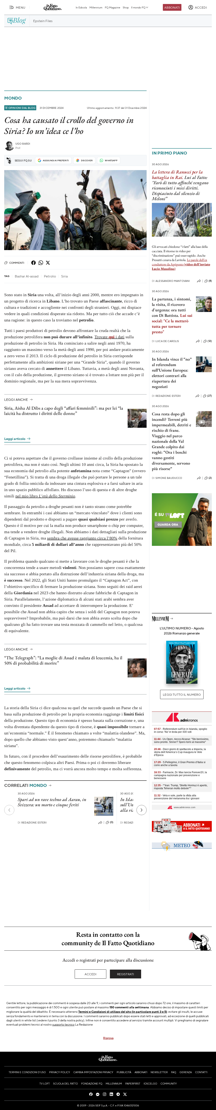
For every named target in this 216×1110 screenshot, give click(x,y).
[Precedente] (9, 810)
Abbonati (172, 7)
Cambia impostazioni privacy (93, 1072)
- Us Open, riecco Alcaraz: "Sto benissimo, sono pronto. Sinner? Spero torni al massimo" (181, 741)
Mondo (13, 98)
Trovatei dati (109, 336)
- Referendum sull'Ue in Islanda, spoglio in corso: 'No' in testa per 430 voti (180, 730)
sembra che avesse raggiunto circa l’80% (82, 538)
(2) (210, 477)
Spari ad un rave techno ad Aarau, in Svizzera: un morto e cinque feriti (52, 802)
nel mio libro (45, 496)
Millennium (95, 7)
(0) (111, 822)
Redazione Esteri (32, 822)
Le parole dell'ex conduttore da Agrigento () (181, 264)
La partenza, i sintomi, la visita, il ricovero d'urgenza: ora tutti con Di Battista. (171, 307)
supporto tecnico (63, 1024)
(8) (210, 280)
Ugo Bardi (22, 143)
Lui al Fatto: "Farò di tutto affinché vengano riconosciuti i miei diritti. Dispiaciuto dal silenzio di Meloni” (180, 188)
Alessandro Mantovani (171, 280)
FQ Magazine (112, 7)
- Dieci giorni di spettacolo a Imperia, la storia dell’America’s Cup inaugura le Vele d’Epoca (180, 752)
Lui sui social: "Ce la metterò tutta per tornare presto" (172, 323)
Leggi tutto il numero (182, 694)
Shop (126, 7)
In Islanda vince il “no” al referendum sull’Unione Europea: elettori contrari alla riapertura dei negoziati (172, 372)
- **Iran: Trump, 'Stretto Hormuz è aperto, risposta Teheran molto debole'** (181, 787)
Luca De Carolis (165, 341)
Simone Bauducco (167, 478)
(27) (209, 395)
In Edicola (81, 7)
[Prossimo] (141, 810)
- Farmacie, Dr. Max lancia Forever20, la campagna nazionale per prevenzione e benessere (180, 775)
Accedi (91, 974)
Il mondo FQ (138, 7)
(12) (210, 341)
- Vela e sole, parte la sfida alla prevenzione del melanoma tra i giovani (176, 797)
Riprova (108, 1038)
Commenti (16, 262)
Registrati (125, 974)
